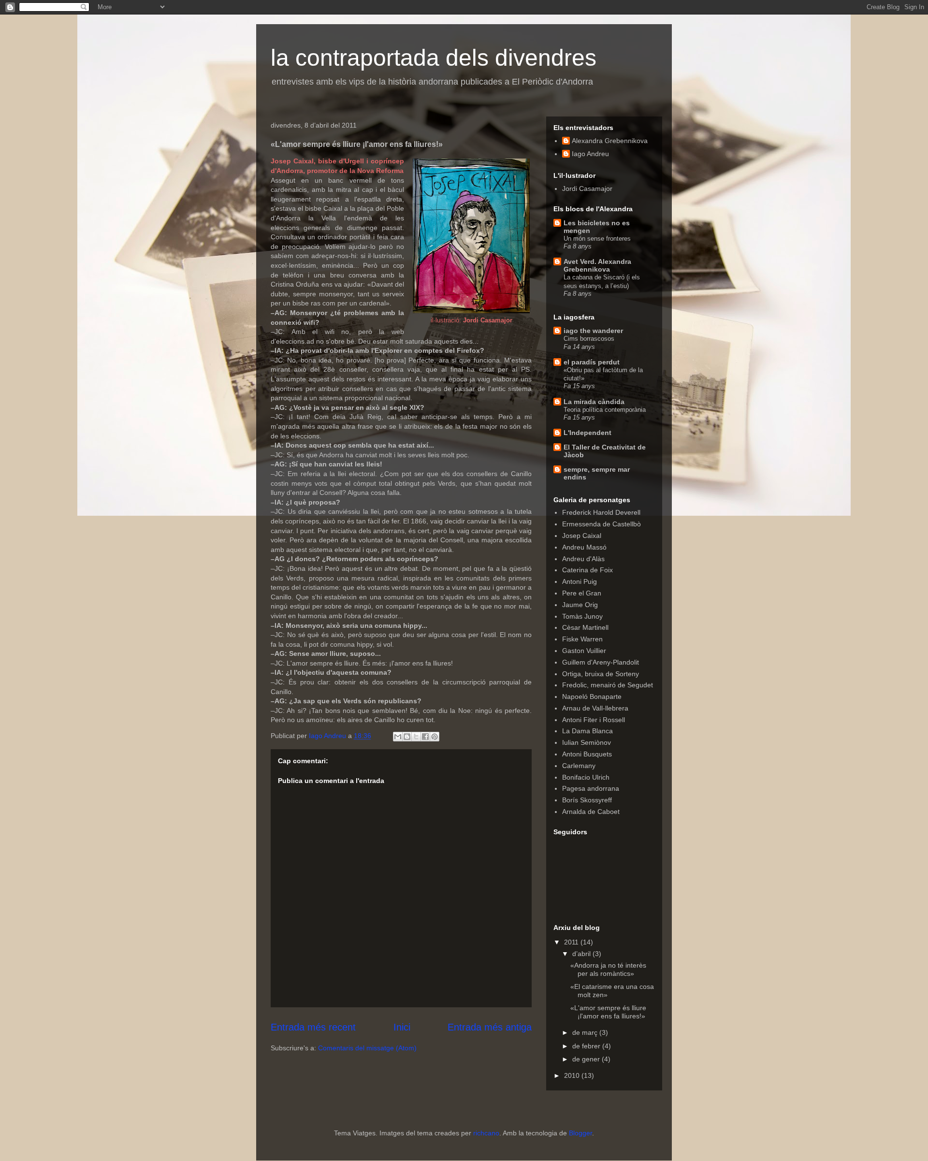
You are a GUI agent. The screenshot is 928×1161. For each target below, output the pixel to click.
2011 (572, 942)
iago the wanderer (593, 330)
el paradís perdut (592, 362)
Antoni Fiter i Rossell (593, 720)
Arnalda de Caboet (591, 811)
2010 (572, 1075)
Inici (401, 1027)
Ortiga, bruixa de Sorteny (600, 674)
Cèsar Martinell (585, 627)
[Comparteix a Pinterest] (434, 736)
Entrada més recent (313, 1027)
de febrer (587, 1046)
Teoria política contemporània (605, 409)
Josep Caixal (581, 535)
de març (585, 1032)
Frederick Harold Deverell (601, 512)
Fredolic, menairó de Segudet (607, 685)
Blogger (580, 1133)
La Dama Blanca (587, 731)
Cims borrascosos (589, 338)
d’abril (582, 954)
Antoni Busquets (587, 754)
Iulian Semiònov (586, 742)
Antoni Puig (579, 581)
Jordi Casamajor (587, 188)
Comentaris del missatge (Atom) (367, 1048)
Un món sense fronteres (597, 238)
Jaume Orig (580, 605)
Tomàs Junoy (582, 616)
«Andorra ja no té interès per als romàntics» (608, 969)
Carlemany (578, 765)
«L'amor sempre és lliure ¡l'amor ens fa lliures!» (608, 1012)
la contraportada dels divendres (433, 58)
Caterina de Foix (587, 570)
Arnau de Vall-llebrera (595, 708)
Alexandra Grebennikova (610, 141)
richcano (486, 1133)
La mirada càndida (594, 402)
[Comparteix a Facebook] (425, 736)
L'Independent (587, 432)
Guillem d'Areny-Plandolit (600, 662)
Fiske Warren (582, 639)
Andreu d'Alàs (583, 559)
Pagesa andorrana (590, 788)
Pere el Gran (581, 593)
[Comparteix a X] (416, 736)
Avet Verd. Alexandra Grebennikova (597, 265)
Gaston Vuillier (584, 650)
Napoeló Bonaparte (592, 696)
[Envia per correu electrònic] (398, 736)
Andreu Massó (584, 547)
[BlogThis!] (407, 736)
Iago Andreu (590, 154)
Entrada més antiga (490, 1027)
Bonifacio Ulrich (585, 777)
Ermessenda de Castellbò (601, 524)
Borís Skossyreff (587, 800)
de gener (587, 1059)
